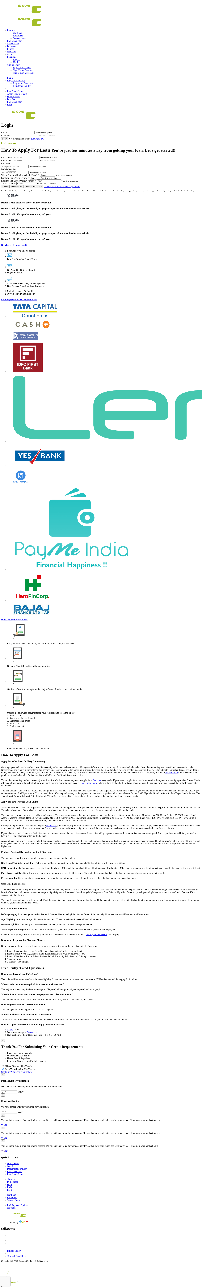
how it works (13, 1163)
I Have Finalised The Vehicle (18, 1066)
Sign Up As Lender (22, 67)
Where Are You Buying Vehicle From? (20, 175)
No (6, 1125)
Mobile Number (8, 169)
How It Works (13, 96)
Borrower (11, 46)
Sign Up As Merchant (23, 73)
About (10, 54)
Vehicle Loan (171, 772)
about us (11, 1179)
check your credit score (96, 934)
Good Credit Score (88, 783)
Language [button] (11, 57)
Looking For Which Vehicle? (15, 178)
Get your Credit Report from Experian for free (28, 666)
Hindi (15, 62)
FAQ (9, 104)
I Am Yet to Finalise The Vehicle (20, 1069)
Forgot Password (8, 143)
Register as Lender (21, 86)
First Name (6, 157)
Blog (9, 1190)
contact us (11, 1208)
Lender (10, 49)
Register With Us (16, 80)
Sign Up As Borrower (23, 70)
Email (4, 132)
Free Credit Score (15, 91)
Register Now (37, 138)
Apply (10, 1029)
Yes (3, 1125)
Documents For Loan (17, 1169)
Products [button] (11, 30)
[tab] (101, 245)
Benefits (11, 99)
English (16, 59)
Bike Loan (18, 35)
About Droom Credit (17, 94)
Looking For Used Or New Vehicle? (19, 180)
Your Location (8, 183)
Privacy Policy (14, 1251)
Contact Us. (32, 1032)
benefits (10, 1166)
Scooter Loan (19, 38)
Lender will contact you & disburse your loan (28, 748)
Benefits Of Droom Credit (14, 245)
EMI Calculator (14, 41)
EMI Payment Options (17, 1205)
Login (17, 65)
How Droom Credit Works (14, 619)
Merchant (11, 51)
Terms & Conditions (16, 1256)
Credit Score (13, 43)
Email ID (5, 163)
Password (5, 135)
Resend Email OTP (33, 187)
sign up (10, 65)
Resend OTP (16, 187)
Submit (5, 187)
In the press (12, 1182)
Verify (21, 1091)
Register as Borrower (23, 83)
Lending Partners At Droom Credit (19, 299)
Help (9, 1184)
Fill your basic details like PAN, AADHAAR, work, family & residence (40, 643)
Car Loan (17, 33)
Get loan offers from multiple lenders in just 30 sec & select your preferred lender (45, 689)
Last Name (6, 160)
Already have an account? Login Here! (62, 186)
